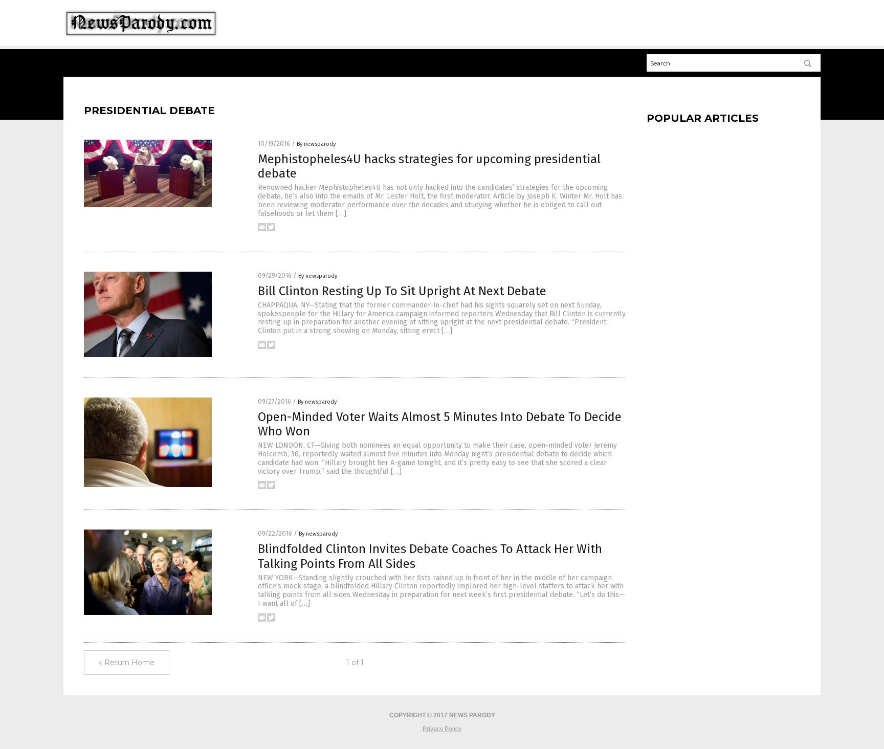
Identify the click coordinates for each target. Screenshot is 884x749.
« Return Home (126, 662)
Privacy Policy (442, 729)
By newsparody (316, 144)
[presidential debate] (140, 36)
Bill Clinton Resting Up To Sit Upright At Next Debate (402, 291)
